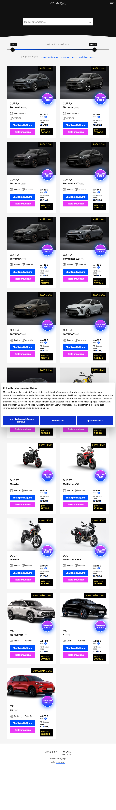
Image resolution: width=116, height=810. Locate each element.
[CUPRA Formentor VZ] (84, 158)
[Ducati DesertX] (31, 534)
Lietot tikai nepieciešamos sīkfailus (21, 420)
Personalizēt (58, 420)
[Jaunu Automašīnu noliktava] (58, 3)
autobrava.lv (60, 762)
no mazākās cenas (68, 57)
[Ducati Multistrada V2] (84, 459)
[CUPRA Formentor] (31, 82)
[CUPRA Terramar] (84, 82)
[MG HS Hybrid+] (31, 609)
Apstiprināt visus (95, 420)
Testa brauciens (23, 132)
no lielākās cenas (87, 57)
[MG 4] (84, 609)
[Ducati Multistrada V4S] (84, 534)
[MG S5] (31, 684)
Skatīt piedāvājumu (22, 125)
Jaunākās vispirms (49, 57)
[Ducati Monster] (31, 459)
